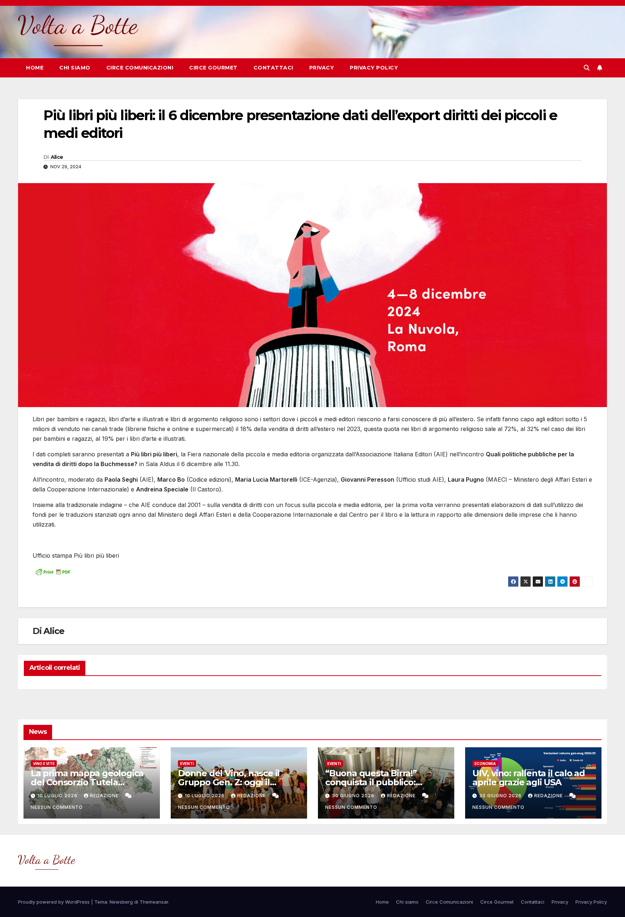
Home (34, 67)
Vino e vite (44, 763)
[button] (587, 67)
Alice (57, 157)
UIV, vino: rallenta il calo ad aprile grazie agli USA (528, 777)
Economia (485, 763)
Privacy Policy (374, 67)
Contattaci (273, 67)
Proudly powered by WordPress (54, 902)
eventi (187, 763)
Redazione (105, 795)
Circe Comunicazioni (140, 67)
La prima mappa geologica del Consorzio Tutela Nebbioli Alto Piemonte (87, 782)
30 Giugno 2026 (354, 795)
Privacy (321, 67)
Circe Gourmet (213, 67)
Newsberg (121, 902)
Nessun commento (57, 807)
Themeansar (154, 902)
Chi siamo (74, 67)
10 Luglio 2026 (58, 795)
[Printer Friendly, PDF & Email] (53, 571)
